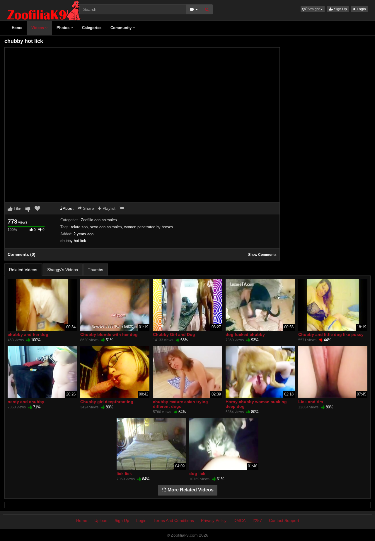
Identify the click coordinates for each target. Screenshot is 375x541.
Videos (38, 28)
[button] (313, 9)
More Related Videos (190, 489)
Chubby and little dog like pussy (331, 334)
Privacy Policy (213, 520)
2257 (257, 520)
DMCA (239, 520)
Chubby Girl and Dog (174, 334)
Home (17, 28)
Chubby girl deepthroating (106, 401)
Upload (101, 520)
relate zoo (79, 227)
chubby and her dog (28, 334)
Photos (64, 28)
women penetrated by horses (148, 227)
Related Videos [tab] (23, 269)
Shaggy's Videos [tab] (62, 269)
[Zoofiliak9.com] (44, 10)
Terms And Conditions (174, 520)
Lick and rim (310, 401)
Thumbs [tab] (95, 269)
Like (17, 208)
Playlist (108, 208)
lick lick (124, 473)
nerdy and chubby (26, 401)
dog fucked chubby (245, 334)
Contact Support (284, 520)
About (68, 208)
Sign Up (340, 9)
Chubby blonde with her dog (109, 334)
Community (121, 28)
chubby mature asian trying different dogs (180, 404)
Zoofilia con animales (99, 220)
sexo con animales (106, 227)
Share (88, 208)
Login (361, 9)
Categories (91, 28)
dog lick (197, 473)
